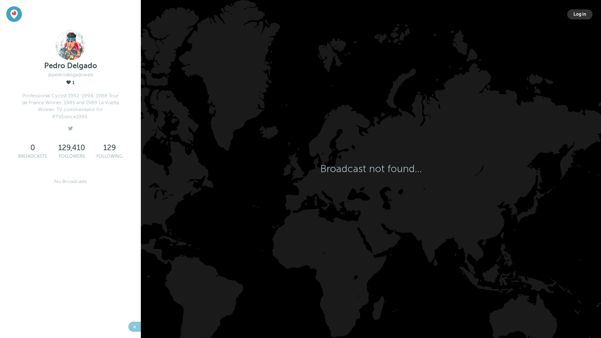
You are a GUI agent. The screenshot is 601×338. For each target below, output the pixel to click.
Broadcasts (32, 156)
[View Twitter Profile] (70, 126)
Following (109, 156)
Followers (72, 156)
